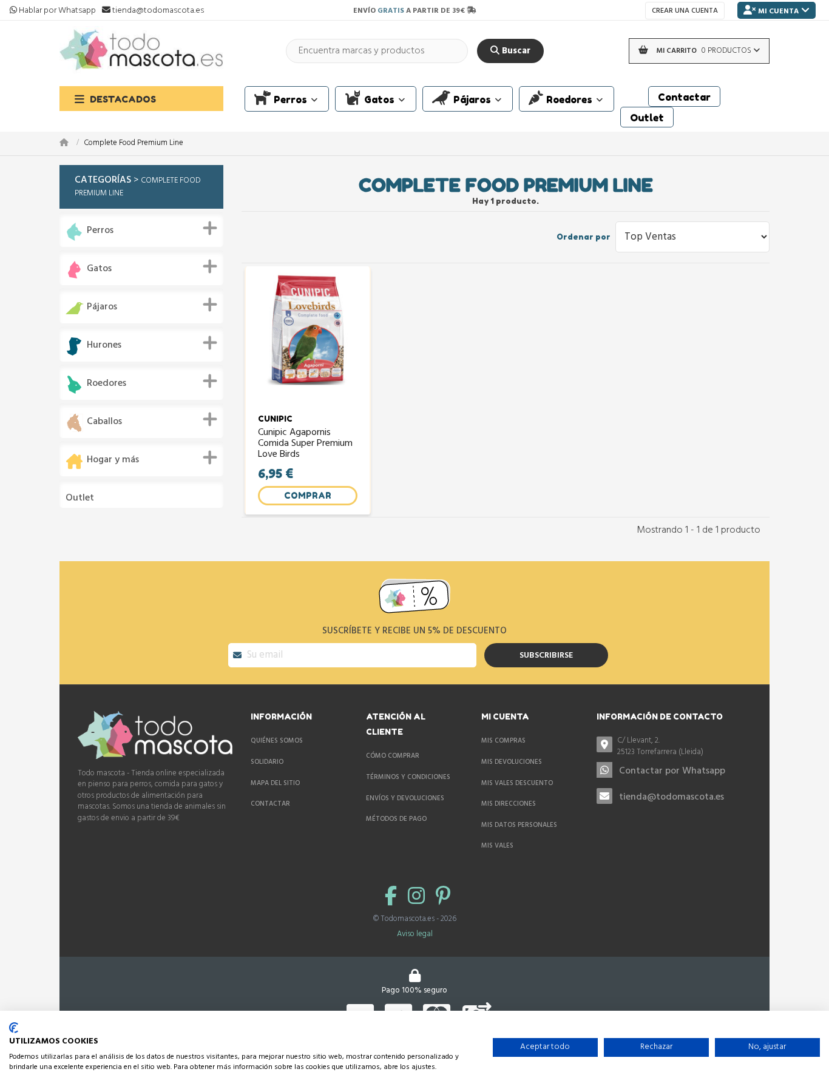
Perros (100, 231)
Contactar (270, 803)
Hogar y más (113, 460)
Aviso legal (415, 934)
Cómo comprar (392, 755)
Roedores (106, 384)
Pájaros (102, 307)
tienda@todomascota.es (671, 797)
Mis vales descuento (517, 783)
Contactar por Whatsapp (672, 771)
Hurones (104, 345)
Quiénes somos (277, 740)
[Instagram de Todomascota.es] (419, 897)
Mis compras (503, 740)
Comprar (307, 495)
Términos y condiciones (408, 777)
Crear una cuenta (685, 11)
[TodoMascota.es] (141, 50)
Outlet (80, 498)
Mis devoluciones (511, 762)
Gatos (99, 269)
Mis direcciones (508, 803)
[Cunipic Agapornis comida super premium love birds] (308, 335)
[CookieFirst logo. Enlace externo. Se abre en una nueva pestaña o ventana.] (13, 1027)
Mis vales (497, 845)
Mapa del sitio (275, 783)
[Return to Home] (71, 143)
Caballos (104, 422)
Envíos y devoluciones (405, 798)
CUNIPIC (275, 418)
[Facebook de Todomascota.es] (393, 897)
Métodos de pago (396, 819)
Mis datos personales (519, 825)
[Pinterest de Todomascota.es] (443, 897)
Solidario (267, 762)
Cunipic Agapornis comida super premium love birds (305, 443)
